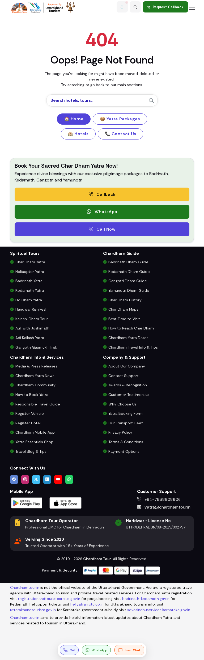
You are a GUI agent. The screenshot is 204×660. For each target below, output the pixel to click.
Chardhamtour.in (24, 587)
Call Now (105, 229)
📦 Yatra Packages (120, 119)
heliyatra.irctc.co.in (87, 604)
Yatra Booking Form (125, 413)
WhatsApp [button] (105, 211)
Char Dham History (125, 300)
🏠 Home (74, 119)
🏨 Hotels (78, 134)
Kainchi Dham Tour (31, 318)
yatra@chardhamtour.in (166, 507)
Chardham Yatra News (34, 375)
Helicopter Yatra (29, 271)
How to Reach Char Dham (131, 328)
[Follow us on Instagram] (25, 479)
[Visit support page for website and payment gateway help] (121, 570)
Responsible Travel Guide (37, 404)
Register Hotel (28, 423)
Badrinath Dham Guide (128, 262)
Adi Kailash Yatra (29, 337)
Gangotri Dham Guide (127, 280)
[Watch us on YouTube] (58, 479)
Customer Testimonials (128, 394)
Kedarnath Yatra (29, 290)
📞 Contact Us (120, 134)
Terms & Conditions (125, 441)
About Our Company (126, 366)
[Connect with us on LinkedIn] (47, 479)
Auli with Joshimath (32, 328)
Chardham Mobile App (35, 432)
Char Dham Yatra (30, 262)
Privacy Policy (120, 432)
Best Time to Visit (124, 318)
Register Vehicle (29, 413)
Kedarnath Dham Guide (129, 271)
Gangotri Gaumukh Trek (36, 347)
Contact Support (123, 375)
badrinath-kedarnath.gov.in (145, 598)
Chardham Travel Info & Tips (133, 347)
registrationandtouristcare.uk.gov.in (49, 598)
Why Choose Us (122, 404)
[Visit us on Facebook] (14, 479)
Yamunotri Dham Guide (128, 290)
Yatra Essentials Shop (34, 441)
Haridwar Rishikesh (31, 309)
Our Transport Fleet (125, 423)
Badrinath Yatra (28, 280)
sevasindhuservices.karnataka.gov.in (158, 609)
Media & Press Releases (36, 366)
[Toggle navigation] (192, 6)
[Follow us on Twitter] (36, 479)
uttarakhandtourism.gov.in (33, 609)
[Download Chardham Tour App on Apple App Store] (65, 502)
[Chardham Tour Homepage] (43, 7)
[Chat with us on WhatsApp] (69, 479)
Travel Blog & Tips (30, 451)
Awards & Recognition (127, 385)
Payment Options (123, 451)
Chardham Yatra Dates (128, 337)
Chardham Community (35, 385)
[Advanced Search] (135, 6)
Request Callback (168, 7)
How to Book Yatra (31, 394)
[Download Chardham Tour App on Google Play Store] (27, 502)
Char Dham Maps (123, 309)
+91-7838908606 (162, 499)
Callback (105, 194)
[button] (122, 6)
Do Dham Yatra (28, 300)
